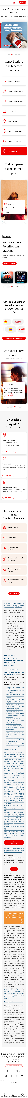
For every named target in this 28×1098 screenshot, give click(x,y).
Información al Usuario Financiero (14, 842)
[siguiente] (25, 222)
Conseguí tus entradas (9, 263)
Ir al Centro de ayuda (9, 452)
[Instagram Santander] (17, 1076)
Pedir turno (8, 475)
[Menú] (4, 2)
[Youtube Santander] (22, 1076)
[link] (22, 2)
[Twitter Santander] (6, 1076)
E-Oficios (14, 869)
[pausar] (2, 222)
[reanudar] (8, 406)
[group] (14, 200)
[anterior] (5, 222)
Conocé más (8, 497)
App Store (9, 1071)
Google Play (20, 1071)
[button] (4, 1095)
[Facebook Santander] (11, 1076)
